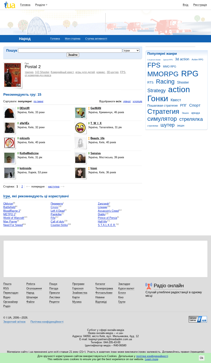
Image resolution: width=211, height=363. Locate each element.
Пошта (7, 283)
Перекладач (10, 292)
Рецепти (54, 301)
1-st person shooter (154, 60)
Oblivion (8, 203)
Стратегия (163, 111)
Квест (176, 100)
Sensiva (95, 153)
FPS (154, 65)
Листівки (54, 297)
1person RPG (168, 60)
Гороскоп (77, 288)
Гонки (157, 98)
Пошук (53, 283)
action (179, 89)
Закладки (124, 283)
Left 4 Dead (57, 210)
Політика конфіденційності (46, 321)
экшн (180, 125)
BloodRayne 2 (11, 210)
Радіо (6, 306)
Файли (30, 301)
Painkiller (56, 214)
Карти (76, 297)
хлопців (137, 101)
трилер (29, 72)
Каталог (100, 283)
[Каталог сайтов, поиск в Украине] (198, 317)
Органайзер (10, 301)
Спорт (194, 105)
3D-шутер (112, 72)
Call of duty (57, 221)
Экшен (185, 113)
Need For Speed (13, 225)
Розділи (40, 4)
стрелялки (152, 125)
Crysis (54, 207)
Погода (53, 288)
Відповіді (101, 301)
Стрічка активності (96, 38)
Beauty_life (97, 138)
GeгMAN (95, 108)
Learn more (151, 359)
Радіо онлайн (169, 285)
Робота (30, 283)
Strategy (156, 90)
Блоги (122, 292)
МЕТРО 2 (9, 214)
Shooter (183, 82)
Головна (25, 4)
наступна (53, 186)
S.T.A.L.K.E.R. (107, 225)
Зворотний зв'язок (14, 321)
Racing (165, 81)
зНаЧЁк (24, 123)
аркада (195, 112)
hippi (93, 168)
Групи (121, 301)
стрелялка (191, 119)
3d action (182, 59)
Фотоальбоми (103, 292)
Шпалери (32, 297)
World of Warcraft (13, 218)
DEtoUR (24, 108)
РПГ (183, 105)
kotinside (25, 168)
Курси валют (126, 288)
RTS (150, 82)
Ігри (6, 196)
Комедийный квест (62, 72)
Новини (99, 297)
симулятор (162, 118)
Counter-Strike (59, 225)
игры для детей (85, 72)
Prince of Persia (107, 218)
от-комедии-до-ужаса (38, 75)
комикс (100, 72)
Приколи (54, 292)
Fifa (53, 218)
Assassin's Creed (108, 210)
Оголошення (34, 288)
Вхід (185, 4)
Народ (30, 292)
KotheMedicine (29, 153)
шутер (168, 125)
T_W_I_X (96, 123)
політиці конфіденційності (152, 356)
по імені (38, 101)
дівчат (127, 101)
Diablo (101, 214)
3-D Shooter (42, 72)
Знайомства (79, 292)
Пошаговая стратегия (162, 105)
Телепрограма (104, 288)
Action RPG (197, 59)
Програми (78, 283)
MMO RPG (169, 66)
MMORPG (163, 74)
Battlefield (9, 207)
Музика (76, 301)
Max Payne (10, 221)
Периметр (57, 203)
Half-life (102, 221)
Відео (6, 297)
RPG (189, 73)
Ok (201, 358)
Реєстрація (200, 4)
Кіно (120, 297)
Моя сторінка (72, 38)
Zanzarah (103, 203)
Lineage (102, 207)
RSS (6, 288)
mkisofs (25, 138)
